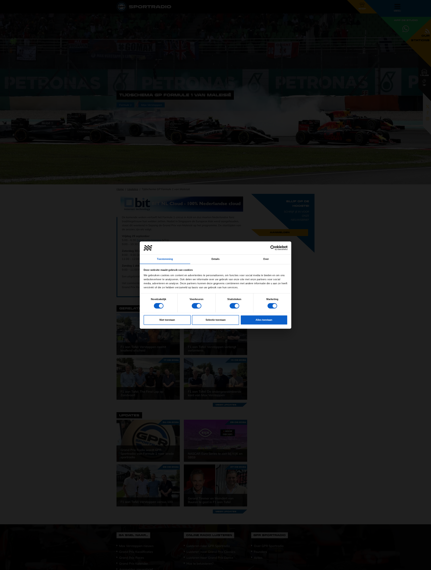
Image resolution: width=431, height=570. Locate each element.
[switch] (196, 305)
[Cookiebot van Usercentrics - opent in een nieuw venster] (273, 247)
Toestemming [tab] (165, 259)
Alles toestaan (264, 319)
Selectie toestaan (216, 319)
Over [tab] (266, 259)
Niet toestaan (167, 319)
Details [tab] (215, 259)
